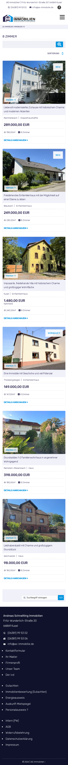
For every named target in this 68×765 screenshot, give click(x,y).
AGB (8, 726)
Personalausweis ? (17, 709)
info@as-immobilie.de (42, 7)
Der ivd (10, 674)
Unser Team (13, 668)
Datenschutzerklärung (19, 738)
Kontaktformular (15, 650)
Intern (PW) (12, 720)
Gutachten (12, 685)
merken (10, 100)
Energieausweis (15, 697)
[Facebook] (59, 7)
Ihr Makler (11, 656)
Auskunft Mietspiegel (18, 703)
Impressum (12, 744)
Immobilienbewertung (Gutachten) (26, 691)
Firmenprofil (13, 662)
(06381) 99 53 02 (19, 7)
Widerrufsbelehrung (17, 732)
